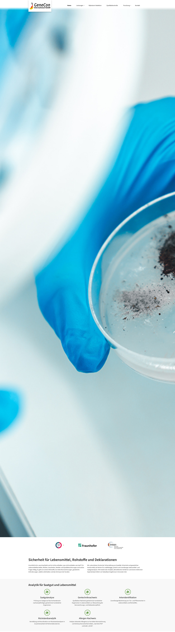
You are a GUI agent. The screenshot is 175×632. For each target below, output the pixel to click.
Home (69, 5)
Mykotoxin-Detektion (95, 5)
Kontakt (137, 5)
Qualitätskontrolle (112, 5)
